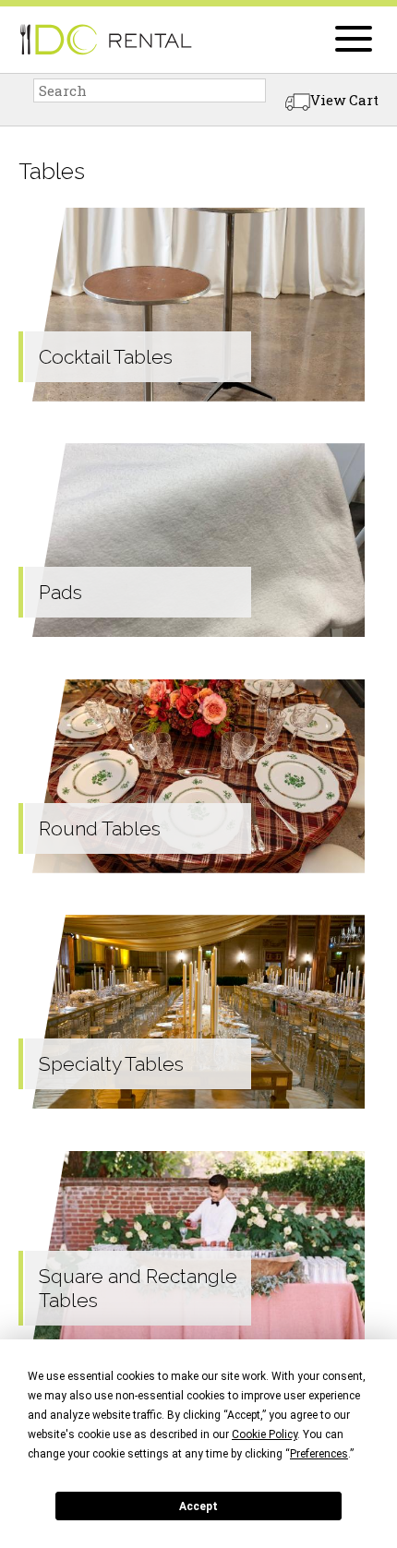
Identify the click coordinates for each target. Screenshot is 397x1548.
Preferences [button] (319, 1453)
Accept (198, 1506)
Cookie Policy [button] (264, 1434)
